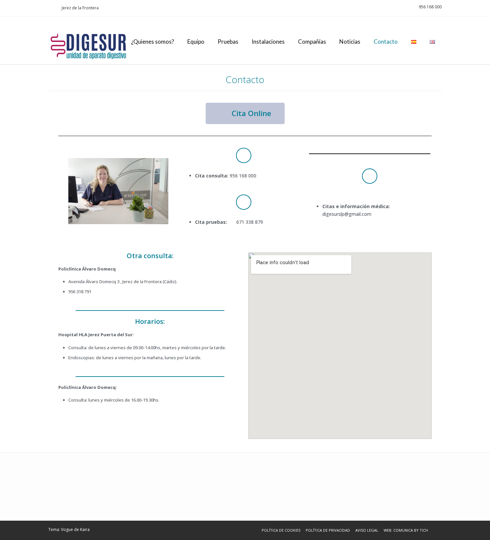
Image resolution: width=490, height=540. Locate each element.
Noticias (349, 41)
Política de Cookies (281, 530)
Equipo (195, 41)
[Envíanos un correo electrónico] (50, 7)
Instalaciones (268, 41)
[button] (245, 113)
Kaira (85, 529)
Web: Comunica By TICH (406, 530)
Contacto (386, 41)
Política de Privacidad (328, 530)
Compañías (312, 41)
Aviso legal (366, 530)
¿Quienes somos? (152, 41)
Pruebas (228, 41)
